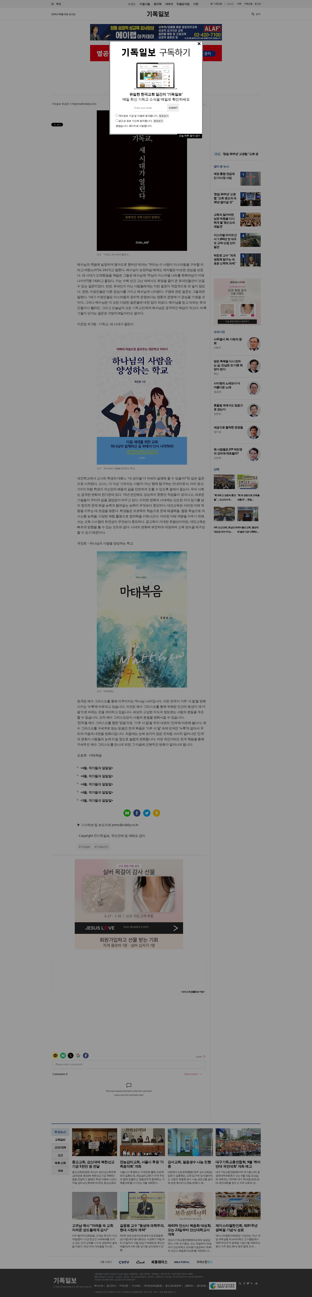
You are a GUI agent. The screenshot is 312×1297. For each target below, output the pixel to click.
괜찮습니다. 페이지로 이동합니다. (134, 125)
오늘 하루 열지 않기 (189, 135)
